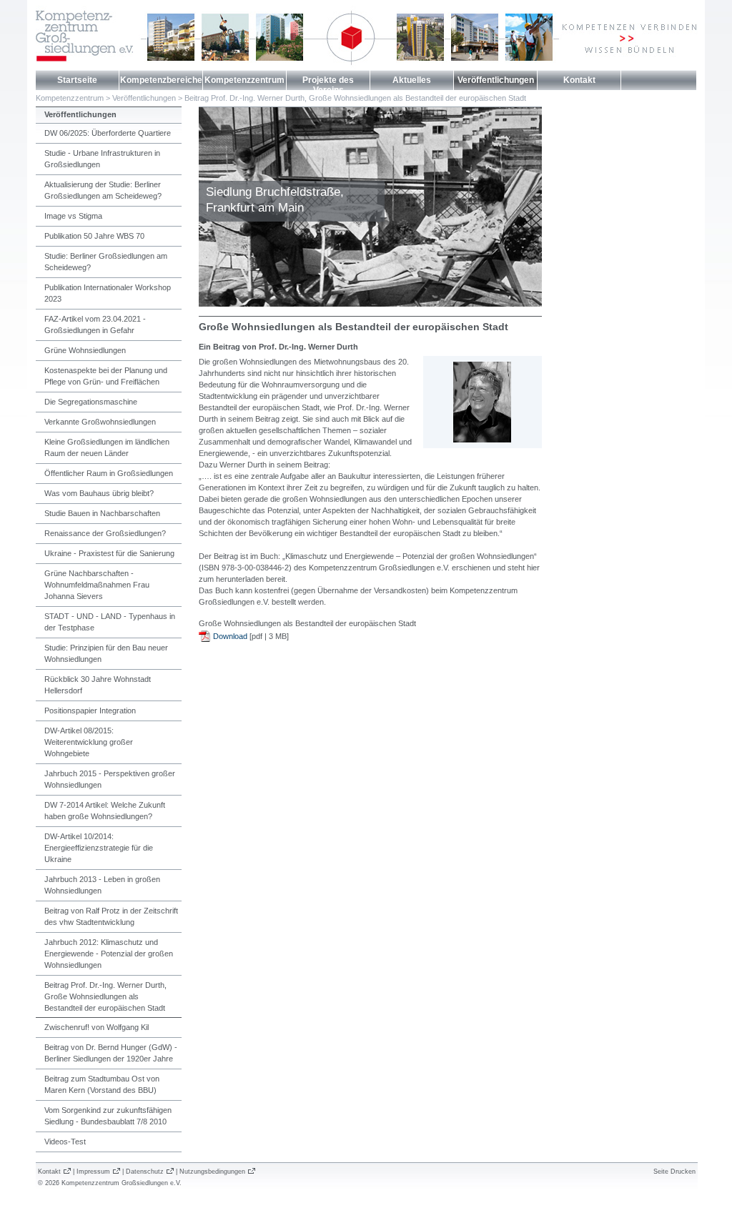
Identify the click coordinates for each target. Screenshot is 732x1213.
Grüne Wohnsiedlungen (85, 350)
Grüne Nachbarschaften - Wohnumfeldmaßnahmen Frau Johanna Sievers (96, 584)
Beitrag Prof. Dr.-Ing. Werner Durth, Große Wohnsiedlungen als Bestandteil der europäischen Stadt (355, 98)
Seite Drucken (674, 1171)
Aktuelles (411, 80)
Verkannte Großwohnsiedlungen (100, 421)
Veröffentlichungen (496, 80)
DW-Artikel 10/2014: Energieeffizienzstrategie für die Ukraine (98, 847)
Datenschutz (145, 1171)
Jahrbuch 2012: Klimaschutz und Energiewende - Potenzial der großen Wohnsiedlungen (108, 953)
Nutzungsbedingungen (212, 1171)
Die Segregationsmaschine (90, 401)
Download (230, 636)
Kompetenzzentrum (244, 80)
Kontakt (579, 80)
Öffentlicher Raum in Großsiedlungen (108, 473)
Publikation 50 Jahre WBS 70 (94, 236)
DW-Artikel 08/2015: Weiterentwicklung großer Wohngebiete (88, 742)
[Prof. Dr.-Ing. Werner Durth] (482, 439)
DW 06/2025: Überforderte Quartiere (107, 133)
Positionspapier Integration (90, 710)
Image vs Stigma (73, 216)
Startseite (77, 80)
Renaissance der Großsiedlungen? (105, 533)
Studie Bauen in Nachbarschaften (102, 513)
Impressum (93, 1171)
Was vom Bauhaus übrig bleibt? (99, 493)
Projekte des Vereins (328, 85)
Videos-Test (65, 1141)
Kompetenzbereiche (161, 80)
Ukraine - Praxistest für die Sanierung (109, 553)
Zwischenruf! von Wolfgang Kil (96, 1027)
